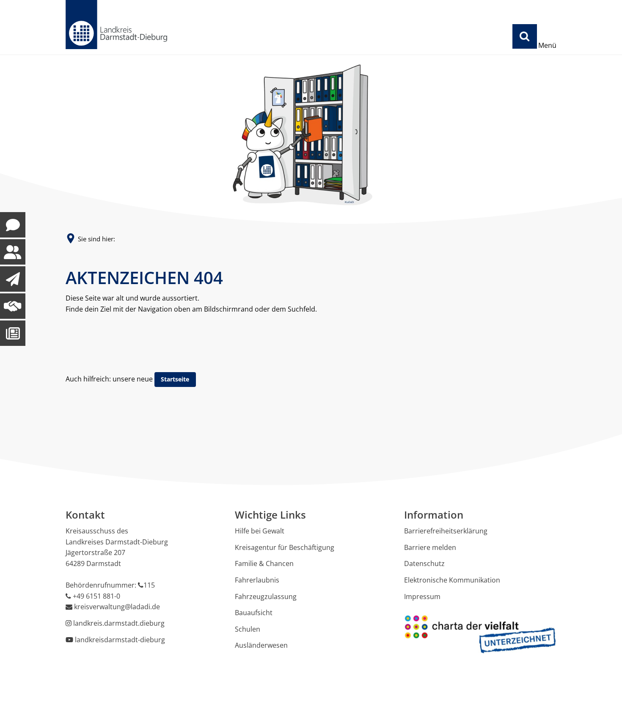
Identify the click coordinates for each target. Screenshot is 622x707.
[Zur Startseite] (116, 24)
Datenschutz (424, 563)
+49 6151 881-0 (96, 596)
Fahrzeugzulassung (266, 596)
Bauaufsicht (253, 612)
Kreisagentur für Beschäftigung (284, 547)
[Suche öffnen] (524, 36)
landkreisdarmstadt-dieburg (120, 639)
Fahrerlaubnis (257, 580)
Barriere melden (430, 547)
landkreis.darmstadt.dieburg (119, 623)
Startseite (175, 379)
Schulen (247, 629)
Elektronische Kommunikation (452, 580)
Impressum (422, 596)
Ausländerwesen (261, 645)
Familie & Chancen (264, 563)
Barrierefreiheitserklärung (445, 531)
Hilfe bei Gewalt (259, 531)
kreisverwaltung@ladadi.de (117, 606)
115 (149, 585)
